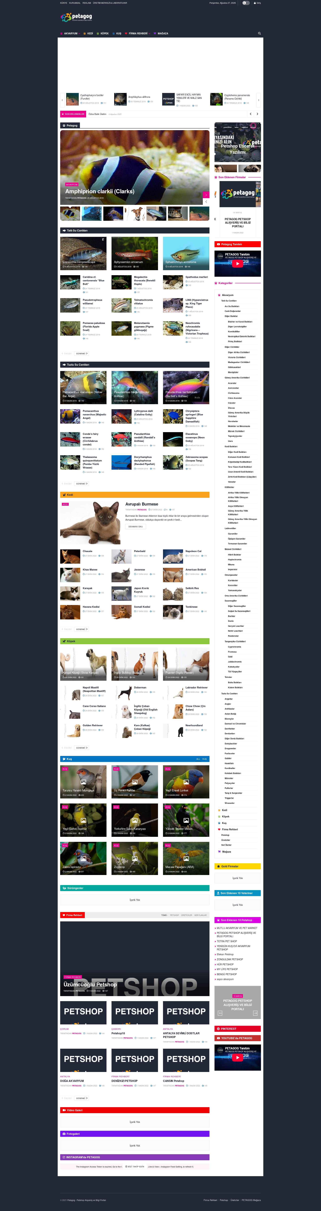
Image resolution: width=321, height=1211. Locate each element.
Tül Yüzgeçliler (235, 671)
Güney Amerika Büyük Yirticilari (239, 414)
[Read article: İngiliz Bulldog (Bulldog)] (135, 664)
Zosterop (119, 867)
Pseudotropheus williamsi (92, 301)
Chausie (87, 551)
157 (173, 509)
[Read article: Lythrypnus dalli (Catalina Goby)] (122, 416)
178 (205, 555)
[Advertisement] (160, 67)
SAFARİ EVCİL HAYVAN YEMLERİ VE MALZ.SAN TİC (141, 98)
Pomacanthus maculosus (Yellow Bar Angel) (82, 394)
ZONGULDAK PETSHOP (230, 959)
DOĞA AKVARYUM (72, 1081)
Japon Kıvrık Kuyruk (141, 589)
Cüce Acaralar (235, 397)
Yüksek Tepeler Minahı (179, 828)
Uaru (230, 441)
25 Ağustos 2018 (195, 281)
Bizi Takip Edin (135, 1166)
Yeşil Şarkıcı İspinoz (75, 828)
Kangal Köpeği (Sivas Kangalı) (81, 672)
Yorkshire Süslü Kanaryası (130, 828)
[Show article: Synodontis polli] (70, 214)
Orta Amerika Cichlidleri (236, 595)
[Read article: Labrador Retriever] (173, 693)
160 (133, 677)
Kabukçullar (234, 666)
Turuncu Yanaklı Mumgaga (78, 790)
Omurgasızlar (231, 574)
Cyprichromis (234, 646)
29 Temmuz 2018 (195, 338)
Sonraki (81, 353)
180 (133, 871)
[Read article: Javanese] (122, 575)
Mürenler (229, 778)
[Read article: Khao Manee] (70, 575)
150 (103, 101)
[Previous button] (62, 100)
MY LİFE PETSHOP (227, 969)
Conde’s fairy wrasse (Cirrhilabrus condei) (90, 439)
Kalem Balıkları (235, 687)
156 (102, 449)
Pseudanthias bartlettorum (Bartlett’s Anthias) (181, 394)
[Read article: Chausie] (70, 556)
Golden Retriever (93, 725)
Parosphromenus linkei (236, 96)
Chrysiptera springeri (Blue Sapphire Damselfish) (194, 416)
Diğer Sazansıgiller (237, 606)
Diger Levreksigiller (237, 326)
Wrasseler (230, 802)
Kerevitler (233, 585)
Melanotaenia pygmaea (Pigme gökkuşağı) (143, 326)
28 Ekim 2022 (70, 677)
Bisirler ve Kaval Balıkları (240, 321)
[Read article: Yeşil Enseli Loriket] (186, 781)
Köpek (105, 33)
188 (82, 833)
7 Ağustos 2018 (143, 288)
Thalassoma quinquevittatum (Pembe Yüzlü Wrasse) (92, 462)
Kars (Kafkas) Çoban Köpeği (142, 727)
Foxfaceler (230, 753)
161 (86, 292)
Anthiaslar (230, 708)
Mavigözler (233, 372)
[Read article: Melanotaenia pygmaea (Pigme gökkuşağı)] (122, 328)
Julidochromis (235, 661)
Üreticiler (186, 915)
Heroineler (233, 421)
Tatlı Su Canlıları (229, 300)
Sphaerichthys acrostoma (181, 262)
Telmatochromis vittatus (143, 301)
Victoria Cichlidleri (236, 357)
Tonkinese (191, 607)
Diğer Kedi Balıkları (237, 451)
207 (82, 871)
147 (86, 311)
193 (246, 1013)
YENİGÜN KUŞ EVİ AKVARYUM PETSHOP (238, 221)
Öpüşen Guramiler (236, 538)
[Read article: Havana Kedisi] (70, 612)
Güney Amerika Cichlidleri (237, 377)
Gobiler (228, 758)
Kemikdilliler (234, 331)
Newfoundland (194, 725)
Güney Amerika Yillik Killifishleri (238, 512)
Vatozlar (232, 481)
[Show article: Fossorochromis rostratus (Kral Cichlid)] (156, 214)
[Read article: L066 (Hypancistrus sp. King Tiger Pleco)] (173, 305)
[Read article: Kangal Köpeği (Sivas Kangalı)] (83, 664)
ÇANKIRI (116, 1029)
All (198, 758)
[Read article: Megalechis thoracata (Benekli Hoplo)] (122, 282)
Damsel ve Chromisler (235, 723)
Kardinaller (230, 768)
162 (153, 596)
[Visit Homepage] (76, 17)
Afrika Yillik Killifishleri (238, 492)
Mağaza (163, 33)
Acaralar (232, 383)
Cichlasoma (233, 392)
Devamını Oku (137, 526)
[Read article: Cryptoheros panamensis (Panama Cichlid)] (168, 99)
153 (102, 574)
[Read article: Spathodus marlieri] (173, 282)
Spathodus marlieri (197, 277)
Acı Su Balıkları (232, 306)
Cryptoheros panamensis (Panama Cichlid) (189, 96)
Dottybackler (231, 743)
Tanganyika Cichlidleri (235, 641)
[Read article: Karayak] (70, 593)
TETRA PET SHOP (227, 941)
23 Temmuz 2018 (92, 308)
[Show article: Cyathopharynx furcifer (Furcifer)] (178, 214)
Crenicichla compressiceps (79, 262)
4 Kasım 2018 (71, 400)
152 (138, 422)
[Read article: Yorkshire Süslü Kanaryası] (135, 820)
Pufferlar (229, 788)
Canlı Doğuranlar (233, 311)
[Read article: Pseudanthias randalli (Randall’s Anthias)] (122, 439)
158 (102, 555)
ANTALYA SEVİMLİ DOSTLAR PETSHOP (181, 1035)
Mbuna (231, 564)
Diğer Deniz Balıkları (234, 738)
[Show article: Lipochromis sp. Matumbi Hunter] (135, 214)
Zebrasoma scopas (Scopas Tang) (197, 458)
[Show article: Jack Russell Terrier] (113, 214)
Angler (228, 703)
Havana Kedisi (91, 607)
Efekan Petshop (225, 954)
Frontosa (232, 651)
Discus (231, 407)
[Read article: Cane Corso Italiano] (70, 711)
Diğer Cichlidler (232, 346)
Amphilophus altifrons (91, 96)
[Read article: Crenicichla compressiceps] (83, 253)
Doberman (140, 687)
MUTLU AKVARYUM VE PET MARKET (237, 928)
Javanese (139, 569)
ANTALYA (168, 1029)
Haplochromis (234, 559)
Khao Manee (90, 569)
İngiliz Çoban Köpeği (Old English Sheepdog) (145, 709)
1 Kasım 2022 (136, 105)
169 (189, 315)
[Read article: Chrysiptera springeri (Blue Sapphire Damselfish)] (173, 416)
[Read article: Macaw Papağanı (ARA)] (186, 858)
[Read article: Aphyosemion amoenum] (135, 253)
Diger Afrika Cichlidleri (239, 352)
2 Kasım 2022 (71, 795)
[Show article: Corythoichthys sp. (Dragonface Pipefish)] (92, 214)
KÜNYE (63, 2)
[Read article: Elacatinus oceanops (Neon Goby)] (173, 439)
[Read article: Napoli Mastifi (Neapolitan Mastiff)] (70, 693)
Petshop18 (118, 1033)
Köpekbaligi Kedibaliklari (240, 461)
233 (82, 795)
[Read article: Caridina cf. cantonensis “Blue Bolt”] (70, 282)
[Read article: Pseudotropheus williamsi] (70, 305)
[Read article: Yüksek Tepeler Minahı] (186, 820)
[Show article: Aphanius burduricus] (199, 214)
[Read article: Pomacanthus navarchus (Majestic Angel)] (70, 416)
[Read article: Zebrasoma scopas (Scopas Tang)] (173, 462)
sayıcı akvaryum (225, 979)
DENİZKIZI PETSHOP (125, 1081)
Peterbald (139, 551)
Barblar (231, 616)
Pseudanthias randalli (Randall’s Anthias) (144, 437)
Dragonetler (230, 748)
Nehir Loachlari (235, 630)
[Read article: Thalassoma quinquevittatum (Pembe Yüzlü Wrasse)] (70, 462)
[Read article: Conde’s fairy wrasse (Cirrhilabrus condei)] (70, 439)
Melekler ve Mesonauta (239, 426)
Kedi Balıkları (231, 446)
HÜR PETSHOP (225, 964)
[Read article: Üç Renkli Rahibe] (135, 781)
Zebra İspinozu (71, 867)
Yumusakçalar (235, 590)
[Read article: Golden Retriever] (70, 731)
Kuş (118, 33)
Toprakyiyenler (235, 436)
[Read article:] (83, 1012)
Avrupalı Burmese (141, 504)
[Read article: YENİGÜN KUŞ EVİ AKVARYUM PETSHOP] (238, 194)
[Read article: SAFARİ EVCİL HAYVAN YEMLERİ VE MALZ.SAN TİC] (120, 99)
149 (189, 285)
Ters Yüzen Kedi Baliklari (240, 466)
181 (82, 677)
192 (133, 833)
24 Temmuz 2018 (92, 288)
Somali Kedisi (142, 607)
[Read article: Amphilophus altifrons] (72, 99)
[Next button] (258, 100)
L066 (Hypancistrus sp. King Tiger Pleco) (197, 303)
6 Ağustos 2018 (123, 266)
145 (247, 101)
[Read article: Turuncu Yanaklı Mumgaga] (83, 781)
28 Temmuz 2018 (143, 334)
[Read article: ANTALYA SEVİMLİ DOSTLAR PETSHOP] (186, 1012)
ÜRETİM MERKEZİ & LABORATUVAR (110, 2)
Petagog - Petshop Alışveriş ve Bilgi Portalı (86, 1200)
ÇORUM (64, 1029)
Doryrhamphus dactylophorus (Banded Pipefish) (144, 460)
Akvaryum (70, 33)
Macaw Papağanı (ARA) (180, 867)
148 (199, 103)
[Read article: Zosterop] (135, 858)
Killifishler (229, 487)
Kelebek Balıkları (233, 773)
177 (185, 833)
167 (102, 695)
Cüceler (232, 402)
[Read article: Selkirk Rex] (173, 593)
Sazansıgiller (231, 600)
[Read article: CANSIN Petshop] (186, 1060)
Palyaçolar (230, 783)
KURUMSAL (75, 2)
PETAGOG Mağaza (251, 1200)
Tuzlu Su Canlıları (229, 693)
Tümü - (164, 915)
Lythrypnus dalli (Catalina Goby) (143, 412)
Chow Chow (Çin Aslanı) (195, 707)
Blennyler (229, 718)
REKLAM (87, 2)
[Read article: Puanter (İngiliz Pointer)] (186, 664)
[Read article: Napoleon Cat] (173, 556)
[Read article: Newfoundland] (173, 731)
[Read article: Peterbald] (122, 556)
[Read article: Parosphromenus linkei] (216, 99)
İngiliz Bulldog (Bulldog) (128, 672)
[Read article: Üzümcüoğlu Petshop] (134, 958)
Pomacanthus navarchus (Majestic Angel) (94, 414)
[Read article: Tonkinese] (173, 612)
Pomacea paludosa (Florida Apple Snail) (94, 326)
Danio (231, 620)
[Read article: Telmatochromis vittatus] (122, 305)
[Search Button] (259, 33)
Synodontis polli (86, 191)
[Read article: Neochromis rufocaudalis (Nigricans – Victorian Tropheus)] (173, 328)
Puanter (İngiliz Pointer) (180, 672)
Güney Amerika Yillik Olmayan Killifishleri (242, 521)
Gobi (230, 656)
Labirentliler (230, 528)
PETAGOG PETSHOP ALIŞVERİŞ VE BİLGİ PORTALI (236, 934)
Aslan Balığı (230, 713)
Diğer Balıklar (231, 316)
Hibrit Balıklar (234, 554)
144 (102, 1033)
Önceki (68, 353)
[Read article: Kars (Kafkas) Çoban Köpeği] (122, 731)
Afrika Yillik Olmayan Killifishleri (238, 499)
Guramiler (233, 533)
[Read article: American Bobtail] (173, 575)
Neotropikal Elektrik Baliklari (241, 336)
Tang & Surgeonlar (233, 792)
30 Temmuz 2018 (90, 101)
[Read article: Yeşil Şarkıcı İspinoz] (83, 820)
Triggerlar (229, 797)
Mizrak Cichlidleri (236, 431)
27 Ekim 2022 (156, 509)
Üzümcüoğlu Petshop (90, 984)
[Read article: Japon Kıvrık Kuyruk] (122, 593)
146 (188, 266)
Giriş (258, 2)
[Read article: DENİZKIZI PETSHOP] (135, 1060)
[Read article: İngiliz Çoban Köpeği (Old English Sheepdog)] (122, 711)
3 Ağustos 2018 (234, 101)
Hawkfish (229, 763)
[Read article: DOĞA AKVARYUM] (83, 1060)
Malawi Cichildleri (233, 549)
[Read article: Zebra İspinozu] (83, 858)
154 (185, 400)
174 (185, 795)
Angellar (229, 698)
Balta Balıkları (234, 682)
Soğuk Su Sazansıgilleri (239, 611)
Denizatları (230, 733)
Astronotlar (233, 387)
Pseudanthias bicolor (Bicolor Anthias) (131, 394)
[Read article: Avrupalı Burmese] (90, 522)
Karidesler (233, 580)
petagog (81, 198)
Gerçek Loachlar (236, 625)
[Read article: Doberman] (122, 693)
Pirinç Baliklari (235, 341)
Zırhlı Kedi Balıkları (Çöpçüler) (242, 476)
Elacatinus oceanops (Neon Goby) (195, 437)
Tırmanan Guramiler (237, 543)
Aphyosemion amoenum (128, 262)
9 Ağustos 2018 (72, 266)
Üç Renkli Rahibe (97, 114)
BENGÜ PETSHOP (227, 974)
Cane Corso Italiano (94, 706)
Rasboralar (233, 635)
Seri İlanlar (200, 915)
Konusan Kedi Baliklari (239, 456)
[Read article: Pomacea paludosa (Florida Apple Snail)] (70, 328)
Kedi (90, 33)
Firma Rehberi (138, 33)
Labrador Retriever (197, 687)
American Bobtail (196, 569)
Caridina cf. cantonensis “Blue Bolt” (93, 280)
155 (138, 292)
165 (148, 105)
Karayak (87, 588)
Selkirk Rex (192, 588)
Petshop (174, 915)
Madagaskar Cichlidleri (239, 362)
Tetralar (228, 677)
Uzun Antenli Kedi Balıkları (240, 471)
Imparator (232, 569)
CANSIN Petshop (173, 1081)
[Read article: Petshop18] (135, 1012)
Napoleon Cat (193, 551)
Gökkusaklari (234, 367)
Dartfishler (230, 728)
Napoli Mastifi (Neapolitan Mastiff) (94, 689)
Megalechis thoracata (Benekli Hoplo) (144, 280)
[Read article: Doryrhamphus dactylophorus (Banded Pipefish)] (122, 462)
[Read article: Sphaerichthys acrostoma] (186, 253)
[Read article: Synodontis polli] (134, 167)
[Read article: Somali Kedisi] (122, 612)
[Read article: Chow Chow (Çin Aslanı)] (173, 711)
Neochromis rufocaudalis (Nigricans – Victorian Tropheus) (197, 328)
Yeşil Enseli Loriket (177, 790)
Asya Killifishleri (236, 506)
